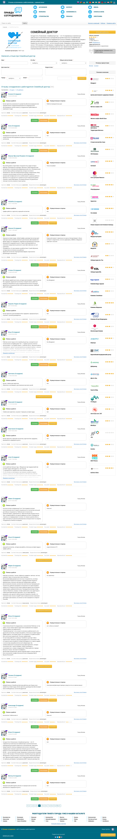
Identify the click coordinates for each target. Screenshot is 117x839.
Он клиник (102, 211)
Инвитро (102, 340)
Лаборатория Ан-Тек (102, 258)
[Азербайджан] (105, 2)
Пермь (76, 819)
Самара (5, 821)
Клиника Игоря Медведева (102, 317)
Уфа (75, 821)
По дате (12, 90)
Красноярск (20, 819)
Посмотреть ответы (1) (44, 396)
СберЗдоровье (102, 187)
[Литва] (111, 2)
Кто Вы (33, 60)
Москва (33, 819)
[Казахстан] (87, 2)
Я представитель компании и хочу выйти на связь (104, 51)
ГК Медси (102, 399)
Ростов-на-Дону (92, 819)
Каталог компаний (93, 23)
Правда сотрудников (9, 829)
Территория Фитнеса (102, 128)
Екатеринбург (49, 817)
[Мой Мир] (61, 837)
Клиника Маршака (102, 305)
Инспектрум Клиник (102, 329)
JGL (102, 435)
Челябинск (105, 821)
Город (2, 77)
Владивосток (6, 817)
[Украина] (84, 2)
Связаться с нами (8, 835)
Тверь (33, 821)
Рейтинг (103, 23)
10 (57, 805)
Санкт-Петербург (21, 821)
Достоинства (5, 67)
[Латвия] (108, 2)
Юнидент (102, 81)
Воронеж (33, 817)
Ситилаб (102, 163)
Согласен (35, 120)
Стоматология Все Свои (102, 140)
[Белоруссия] (81, 2)
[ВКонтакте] (55, 837)
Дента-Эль (102, 376)
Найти (25, 23)
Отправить (82, 78)
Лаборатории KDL (102, 270)
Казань (76, 817)
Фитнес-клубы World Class (102, 116)
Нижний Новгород (51, 819)
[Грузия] (99, 2)
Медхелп (102, 246)
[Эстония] (114, 2)
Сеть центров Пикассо (102, 175)
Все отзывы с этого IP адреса (80, 142)
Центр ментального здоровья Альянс (102, 93)
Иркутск (62, 817)
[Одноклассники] (59, 837)
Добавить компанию (108, 835)
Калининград (92, 817)
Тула (47, 821)
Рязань (104, 819)
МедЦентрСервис (102, 234)
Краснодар (6, 819)
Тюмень (62, 821)
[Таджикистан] (93, 2)
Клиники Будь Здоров (102, 281)
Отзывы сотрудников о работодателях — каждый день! (26, 2)
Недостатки (49, 67)
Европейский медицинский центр (102, 352)
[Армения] (102, 2)
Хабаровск (91, 821)
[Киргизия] (90, 2)
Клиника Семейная (102, 293)
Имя (2, 60)
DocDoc (102, 447)
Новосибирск (63, 819)
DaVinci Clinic (102, 470)
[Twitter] (57, 837)
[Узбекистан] (96, 2)
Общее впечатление (66, 60)
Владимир (20, 817)
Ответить (53, 120)
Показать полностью (9, 353)
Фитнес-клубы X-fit (102, 104)
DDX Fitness (102, 458)
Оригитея (102, 199)
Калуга (104, 817)
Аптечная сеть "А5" (102, 411)
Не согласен (43, 120)
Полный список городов (58, 823)
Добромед (102, 364)
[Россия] (78, 2)
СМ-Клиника (102, 152)
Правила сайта (111, 23)
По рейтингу (20, 90)
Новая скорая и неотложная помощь (102, 222)
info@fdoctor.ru (96, 42)
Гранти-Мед (102, 388)
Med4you (102, 423)
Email (24, 77)
